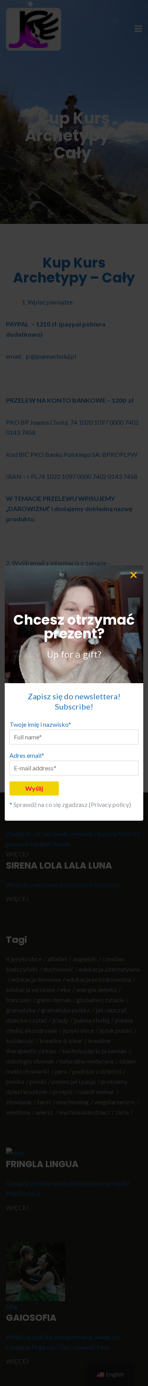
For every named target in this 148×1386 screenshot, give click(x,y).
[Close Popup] (136, 574)
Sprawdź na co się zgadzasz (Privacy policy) (72, 804)
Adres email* (26, 755)
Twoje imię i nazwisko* (40, 724)
